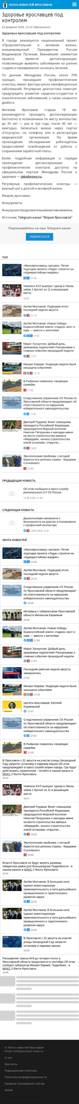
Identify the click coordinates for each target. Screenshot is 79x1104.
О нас (8, 1057)
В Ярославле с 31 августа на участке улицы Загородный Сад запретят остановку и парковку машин (48, 942)
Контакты (11, 1064)
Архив (9, 1090)
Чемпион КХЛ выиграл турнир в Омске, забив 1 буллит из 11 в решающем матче (48, 289)
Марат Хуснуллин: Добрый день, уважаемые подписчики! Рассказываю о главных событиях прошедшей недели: (49, 347)
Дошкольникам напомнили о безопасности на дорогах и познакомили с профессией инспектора (49, 522)
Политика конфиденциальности (26, 1077)
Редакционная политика (21, 1070)
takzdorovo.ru (31, 176)
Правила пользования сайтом (24, 1083)
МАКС (6, 774)
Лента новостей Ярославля (22, 1096)
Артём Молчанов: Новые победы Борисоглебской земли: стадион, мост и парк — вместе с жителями (49, 327)
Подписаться (39, 236)
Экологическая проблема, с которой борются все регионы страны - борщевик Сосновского (49, 459)
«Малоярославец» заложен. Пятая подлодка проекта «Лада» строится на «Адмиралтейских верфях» (48, 269)
